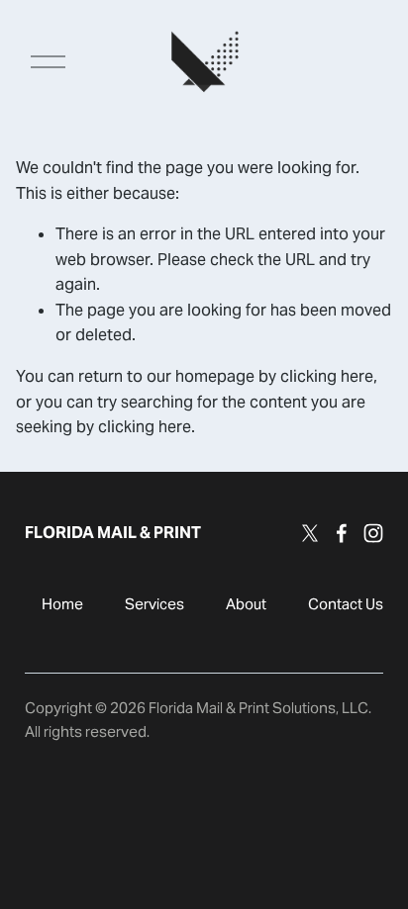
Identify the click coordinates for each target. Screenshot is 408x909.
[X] (310, 533)
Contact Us (345, 603)
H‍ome (62, 603)
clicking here (326, 376)
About (246, 603)
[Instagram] (373, 533)
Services (154, 603)
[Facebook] (342, 533)
